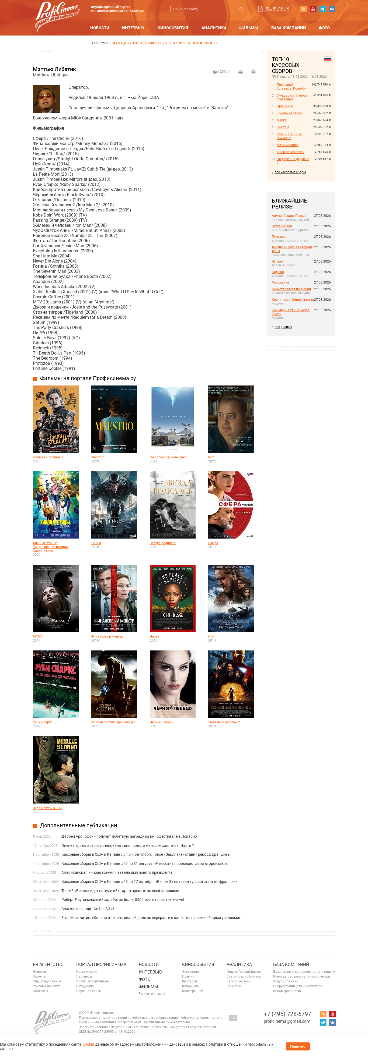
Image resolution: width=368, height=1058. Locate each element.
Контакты (40, 991)
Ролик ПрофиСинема (92, 981)
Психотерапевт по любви (291, 289)
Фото (324, 28)
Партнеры (84, 976)
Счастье (283, 127)
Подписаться (277, 8)
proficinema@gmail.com (287, 1021)
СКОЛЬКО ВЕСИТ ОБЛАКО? (290, 136)
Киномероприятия (287, 991)
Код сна (278, 272)
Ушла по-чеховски (290, 152)
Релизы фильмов (152, 994)
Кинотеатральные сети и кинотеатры (302, 976)
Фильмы (248, 28)
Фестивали (190, 972)
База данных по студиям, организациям (304, 972)
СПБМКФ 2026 (154, 43)
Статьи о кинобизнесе (244, 976)
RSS (303, 9)
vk (332, 9)
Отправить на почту (253, 71)
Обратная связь (88, 991)
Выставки (189, 981)
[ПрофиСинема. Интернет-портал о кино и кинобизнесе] (57, 11)
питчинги (180, 43)
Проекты (39, 976)
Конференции (192, 991)
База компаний (288, 28)
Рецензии (234, 986)
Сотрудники (85, 986)
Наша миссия (86, 972)
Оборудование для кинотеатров (297, 986)
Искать (241, 9)
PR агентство (48, 964)
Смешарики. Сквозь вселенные (292, 97)
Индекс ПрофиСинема (244, 972)
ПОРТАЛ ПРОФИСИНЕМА (101, 964)
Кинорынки (191, 986)
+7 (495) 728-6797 (287, 1014)
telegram (322, 9)
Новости (99, 28)
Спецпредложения (47, 981)
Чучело (277, 261)
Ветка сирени (282, 226)
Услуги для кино (285, 981)
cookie (88, 1044)
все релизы (283, 327)
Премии (188, 976)
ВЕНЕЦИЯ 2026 (125, 43)
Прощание (285, 106)
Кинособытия (173, 28)
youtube (313, 9)
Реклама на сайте (46, 986)
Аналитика (214, 28)
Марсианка (280, 282)
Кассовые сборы (239, 981)
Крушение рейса (289, 113)
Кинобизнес (205, 43)
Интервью (133, 28)
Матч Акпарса (287, 145)
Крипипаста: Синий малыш (293, 300)
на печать (240, 72)
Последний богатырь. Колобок (291, 86)
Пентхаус (279, 237)
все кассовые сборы (290, 172)
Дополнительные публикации (78, 825)
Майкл (282, 120)
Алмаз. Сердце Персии (289, 216)
